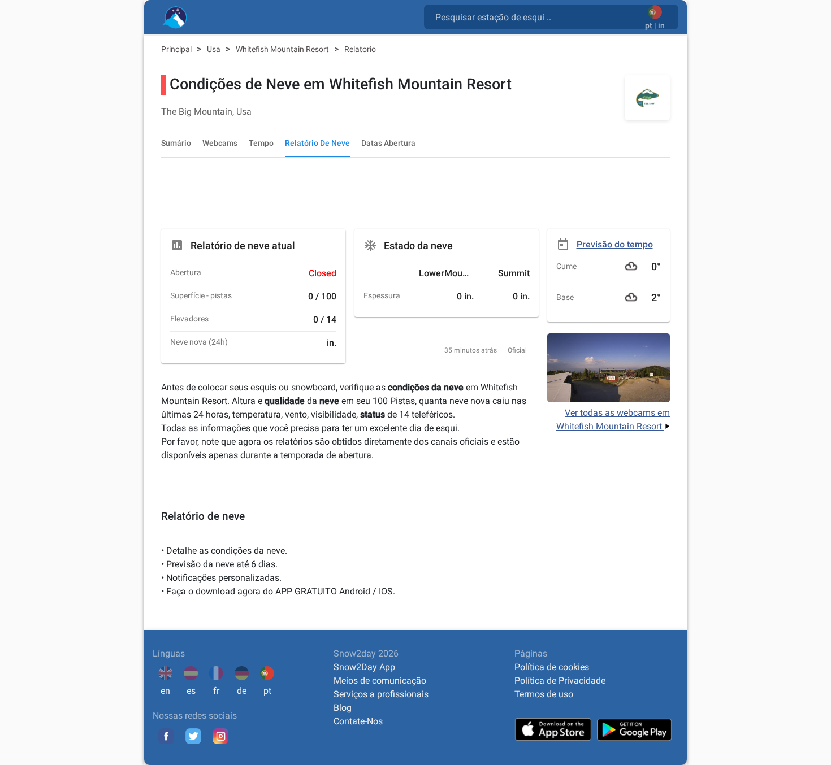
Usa (214, 49)
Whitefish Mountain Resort (283, 49)
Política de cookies (551, 667)
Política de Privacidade (559, 680)
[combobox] (536, 16)
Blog (343, 707)
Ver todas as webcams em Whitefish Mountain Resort (613, 419)
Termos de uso (543, 694)
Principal (177, 49)
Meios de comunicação (380, 680)
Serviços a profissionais (381, 694)
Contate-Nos (358, 721)
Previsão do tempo (615, 244)
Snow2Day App (364, 667)
